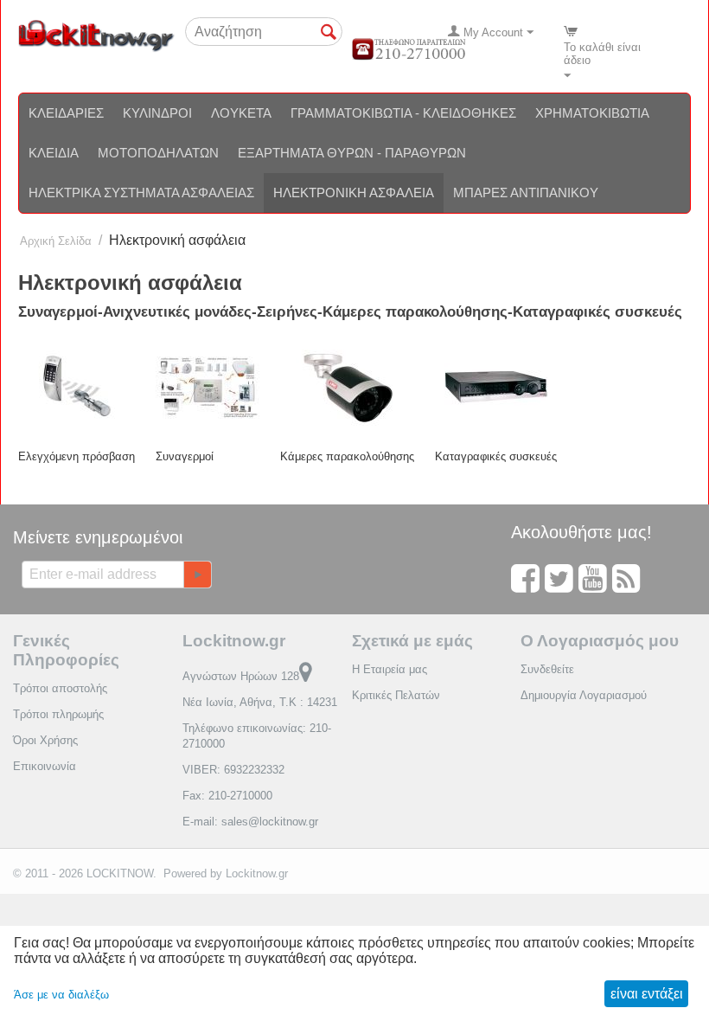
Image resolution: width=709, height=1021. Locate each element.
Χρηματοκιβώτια (592, 113)
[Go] (197, 575)
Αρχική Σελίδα (56, 240)
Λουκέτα (241, 113)
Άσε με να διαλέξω (61, 994)
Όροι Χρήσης (45, 740)
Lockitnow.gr (257, 873)
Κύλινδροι (157, 113)
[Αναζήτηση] (329, 33)
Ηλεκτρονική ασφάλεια (353, 192)
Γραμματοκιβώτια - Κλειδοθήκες (403, 113)
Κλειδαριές (66, 113)
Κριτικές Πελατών (396, 695)
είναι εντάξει (646, 993)
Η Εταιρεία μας (389, 669)
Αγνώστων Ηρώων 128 (240, 676)
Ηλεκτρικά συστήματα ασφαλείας (141, 192)
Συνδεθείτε (547, 669)
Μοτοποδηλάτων (158, 152)
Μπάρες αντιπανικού (525, 192)
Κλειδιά (54, 152)
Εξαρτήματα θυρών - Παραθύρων (352, 152)
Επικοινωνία (44, 766)
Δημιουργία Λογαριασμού (584, 695)
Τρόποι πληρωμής (58, 714)
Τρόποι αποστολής (60, 688)
